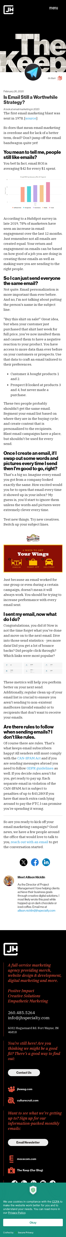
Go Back (51, 78)
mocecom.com (26, 1159)
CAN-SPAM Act (29, 758)
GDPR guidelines (40, 768)
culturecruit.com (28, 1100)
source (30, 118)
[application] (33, 1210)
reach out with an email (29, 842)
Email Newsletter (28, 1142)
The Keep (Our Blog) (30, 1170)
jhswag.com (24, 1089)
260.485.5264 (21, 1012)
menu (53, 8)
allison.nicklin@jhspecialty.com (36, 910)
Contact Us (24, 1072)
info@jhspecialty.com (29, 1017)
